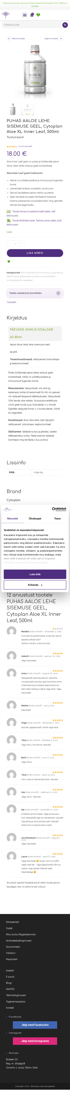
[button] (24, 15)
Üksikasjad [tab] (35, 518)
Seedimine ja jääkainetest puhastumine (26, 276)
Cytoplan (11, 302)
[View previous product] (9, 38)
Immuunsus (44, 272)
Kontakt (10, 1007)
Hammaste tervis (29, 272)
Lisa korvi (35, 253)
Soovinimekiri (13, 947)
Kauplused (11, 959)
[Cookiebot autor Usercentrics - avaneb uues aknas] (52, 509)
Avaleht (10, 970)
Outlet (9, 928)
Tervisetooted (26, 280)
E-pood (10, 976)
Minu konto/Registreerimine (20, 934)
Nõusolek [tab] (12, 518)
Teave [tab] (57, 518)
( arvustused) (25, 146)
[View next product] (61, 38)
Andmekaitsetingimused (18, 940)
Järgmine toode (51, 38)
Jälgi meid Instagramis (35, 1041)
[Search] (65, 25)
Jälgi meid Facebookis (35, 1024)
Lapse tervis (57, 272)
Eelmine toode (18, 38)
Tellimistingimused (16, 995)
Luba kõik (35, 574)
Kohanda (33, 584)
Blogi (9, 983)
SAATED (10, 989)
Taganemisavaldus (15, 1001)
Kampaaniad (12, 922)
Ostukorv (10, 953)
